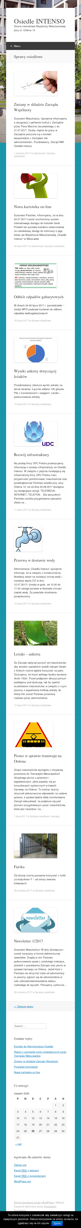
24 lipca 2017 (21, 246)
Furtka (19, 866)
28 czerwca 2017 (23, 992)
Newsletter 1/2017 (28, 941)
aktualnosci (40, 153)
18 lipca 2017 (21, 320)
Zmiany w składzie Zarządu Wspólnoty (36, 1061)
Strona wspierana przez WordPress (34, 1202)
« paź (18, 1144)
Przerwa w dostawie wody (34, 560)
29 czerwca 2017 (23, 890)
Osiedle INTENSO (39, 21)
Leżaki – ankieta (27, 654)
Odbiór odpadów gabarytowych (39, 296)
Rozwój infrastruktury (31, 454)
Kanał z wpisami (26, 1170)
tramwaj (55, 816)
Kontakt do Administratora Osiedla (33, 1046)
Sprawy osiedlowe (54, 246)
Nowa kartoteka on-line (33, 206)
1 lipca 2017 (20, 816)
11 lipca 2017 (21, 509)
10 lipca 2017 (21, 603)
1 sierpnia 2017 (22, 153)
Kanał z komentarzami (30, 1176)
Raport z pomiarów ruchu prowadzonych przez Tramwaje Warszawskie (40, 1054)
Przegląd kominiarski (26, 1067)
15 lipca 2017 (21, 404)
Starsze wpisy (23, 1006)
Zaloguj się (20, 1165)
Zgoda (57, 1223)
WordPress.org (22, 1181)
